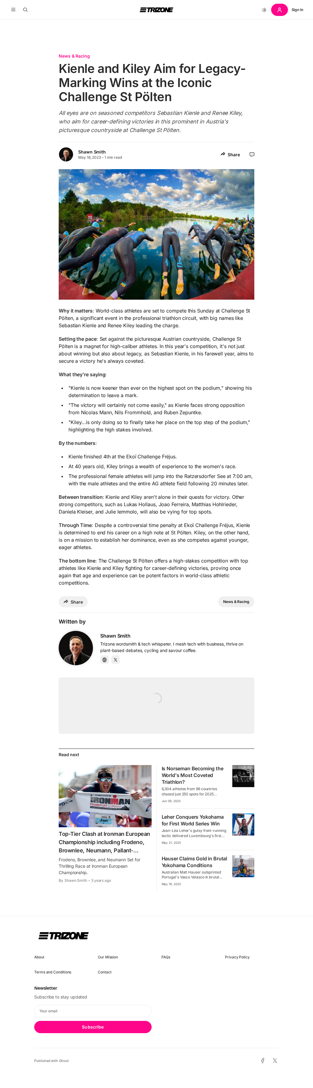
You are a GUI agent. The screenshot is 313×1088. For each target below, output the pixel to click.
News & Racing (74, 56)
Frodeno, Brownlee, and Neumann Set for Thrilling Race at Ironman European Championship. (99, 866)
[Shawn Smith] (76, 648)
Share (234, 154)
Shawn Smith (92, 151)
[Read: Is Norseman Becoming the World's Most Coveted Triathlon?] (243, 776)
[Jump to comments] (252, 154)
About (39, 957)
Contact (104, 972)
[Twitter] (115, 659)
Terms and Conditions (52, 972)
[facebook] (262, 1060)
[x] (275, 1061)
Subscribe (93, 1026)
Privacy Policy (237, 957)
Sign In (297, 9)
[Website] (104, 659)
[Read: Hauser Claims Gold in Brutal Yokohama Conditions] (243, 866)
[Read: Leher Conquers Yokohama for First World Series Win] (243, 824)
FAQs (165, 957)
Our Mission (108, 957)
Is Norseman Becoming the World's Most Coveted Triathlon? (192, 775)
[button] (13, 10)
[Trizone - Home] (156, 10)
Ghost (64, 1061)
